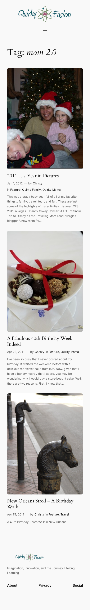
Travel (64, 514)
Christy (37, 183)
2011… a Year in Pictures (33, 176)
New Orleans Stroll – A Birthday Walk (40, 504)
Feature (15, 189)
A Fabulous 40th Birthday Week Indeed (39, 341)
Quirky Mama (51, 189)
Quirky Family (31, 189)
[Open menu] (45, 29)
